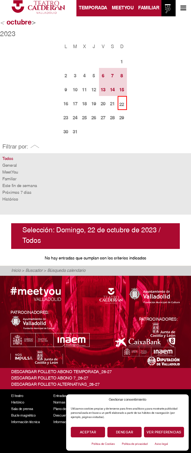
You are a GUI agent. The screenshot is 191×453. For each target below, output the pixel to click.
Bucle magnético (23, 416)
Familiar (148, 8)
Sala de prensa (22, 409)
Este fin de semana (19, 186)
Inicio (15, 271)
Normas (59, 402)
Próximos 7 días (16, 193)
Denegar (124, 432)
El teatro (17, 396)
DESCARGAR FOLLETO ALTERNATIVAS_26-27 (55, 385)
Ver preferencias (164, 432)
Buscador (34, 271)
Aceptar (88, 432)
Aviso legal (161, 444)
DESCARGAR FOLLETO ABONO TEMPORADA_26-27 (61, 372)
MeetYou (123, 8)
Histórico (10, 200)
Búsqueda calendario (66, 271)
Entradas (60, 396)
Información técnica (25, 422)
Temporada (93, 8)
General (9, 166)
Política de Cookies (103, 444)
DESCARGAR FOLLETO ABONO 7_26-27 (49, 378)
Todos (7, 159)
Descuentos (62, 416)
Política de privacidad (135, 444)
